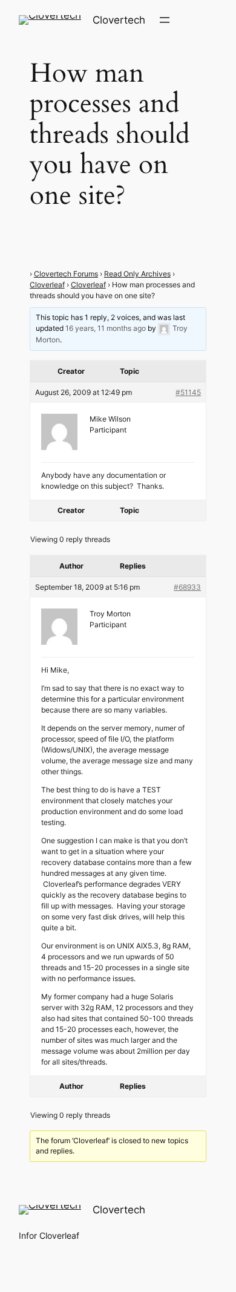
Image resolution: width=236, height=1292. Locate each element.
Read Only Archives (137, 273)
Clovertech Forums (66, 273)
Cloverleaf (47, 284)
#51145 (188, 392)
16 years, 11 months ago (105, 328)
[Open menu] (164, 20)
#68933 (187, 587)
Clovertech (119, 20)
